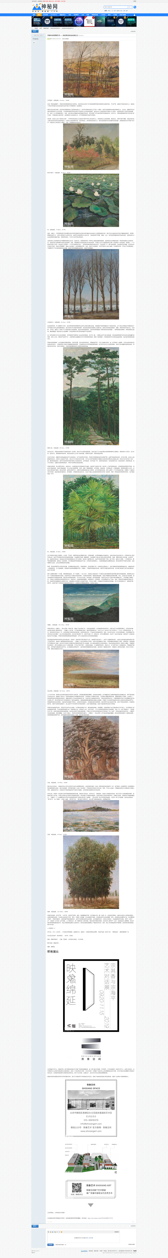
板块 (39, 14)
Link (55, 1232)
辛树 (32, 1252)
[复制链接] (81, 35)
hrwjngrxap (35, 38)
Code (59, 1232)
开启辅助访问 (132, 1)
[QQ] (84, 1251)
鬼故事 (118, 10)
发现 (61, 344)
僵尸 (127, 10)
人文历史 (103, 14)
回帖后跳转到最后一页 (61, 1244)
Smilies (61, 1232)
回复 (51, 1221)
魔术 (109, 14)
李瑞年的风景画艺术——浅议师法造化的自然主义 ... (62, 28)
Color (50, 1232)
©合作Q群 (63, 1)
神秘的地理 (46, 28)
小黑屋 (100, 1251)
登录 (87, 1238)
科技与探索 (123, 14)
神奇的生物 (95, 14)
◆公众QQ (51, 1)
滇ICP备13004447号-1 (113, 1251)
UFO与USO (54, 14)
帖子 (130, 7)
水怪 (124, 10)
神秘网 (32, 28)
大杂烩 (115, 14)
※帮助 (134, 1)
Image (53, 1232)
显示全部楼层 (65, 38)
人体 (82, 14)
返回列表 (133, 31)
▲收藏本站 (40, 1)
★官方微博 (57, 1)
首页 (34, 14)
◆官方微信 (46, 1)
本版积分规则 (131, 1244)
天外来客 (45, 14)
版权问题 (96, 1251)
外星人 (109, 10)
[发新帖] (34, 31)
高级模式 (117, 1232)
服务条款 (91, 1251)
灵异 (115, 10)
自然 (88, 14)
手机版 (105, 1251)
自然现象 (80, 113)
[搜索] (134, 7)
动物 (97, 240)
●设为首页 (34, 1)
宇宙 (101, 244)
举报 (133, 1221)
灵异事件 (76, 14)
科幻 (121, 10)
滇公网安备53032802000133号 (125, 1251)
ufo (112, 10)
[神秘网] (44, 12)
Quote (57, 1232)
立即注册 (91, 1238)
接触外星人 (63, 14)
